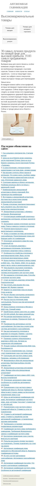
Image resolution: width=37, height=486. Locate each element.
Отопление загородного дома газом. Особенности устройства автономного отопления (16, 382)
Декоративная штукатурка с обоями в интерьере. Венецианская (16, 212)
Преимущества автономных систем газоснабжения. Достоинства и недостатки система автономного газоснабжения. (17, 326)
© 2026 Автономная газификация (11, 475)
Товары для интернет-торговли (27, 29)
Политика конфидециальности (10, 481)
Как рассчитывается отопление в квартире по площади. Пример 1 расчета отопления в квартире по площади (16, 333)
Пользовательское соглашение (16, 478)
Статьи (26, 11)
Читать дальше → (7, 139)
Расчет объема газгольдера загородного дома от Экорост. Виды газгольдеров (17, 295)
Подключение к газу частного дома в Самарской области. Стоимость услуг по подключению (16, 409)
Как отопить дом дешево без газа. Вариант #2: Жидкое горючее (15, 286)
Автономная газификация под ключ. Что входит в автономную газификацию (17, 464)
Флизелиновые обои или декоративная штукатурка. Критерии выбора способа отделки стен (17, 363)
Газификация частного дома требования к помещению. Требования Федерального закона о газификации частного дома (18, 431)
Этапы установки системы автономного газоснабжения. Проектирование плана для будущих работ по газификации (18, 236)
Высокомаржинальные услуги (9, 40)
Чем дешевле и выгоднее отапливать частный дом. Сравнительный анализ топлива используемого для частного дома (17, 270)
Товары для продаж (9, 29)
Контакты (5, 478)
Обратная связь (7, 483)
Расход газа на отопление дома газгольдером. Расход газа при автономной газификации (17, 301)
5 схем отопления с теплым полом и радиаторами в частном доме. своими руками (18, 168)
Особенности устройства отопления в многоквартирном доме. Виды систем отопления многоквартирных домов (17, 255)
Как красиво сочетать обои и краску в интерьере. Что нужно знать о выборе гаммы (18, 173)
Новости (18, 11)
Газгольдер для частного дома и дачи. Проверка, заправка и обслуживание (17, 356)
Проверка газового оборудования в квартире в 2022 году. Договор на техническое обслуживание (16, 341)
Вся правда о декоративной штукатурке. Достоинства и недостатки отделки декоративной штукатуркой (17, 199)
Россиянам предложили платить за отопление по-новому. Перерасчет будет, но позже (18, 319)
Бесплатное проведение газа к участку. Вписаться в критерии (17, 437)
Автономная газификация (18, 5)
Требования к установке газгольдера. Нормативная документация (16, 425)
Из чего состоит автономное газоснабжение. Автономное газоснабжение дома (18, 458)
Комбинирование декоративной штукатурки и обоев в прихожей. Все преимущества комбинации (15, 192)
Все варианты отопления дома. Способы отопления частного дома (18, 276)
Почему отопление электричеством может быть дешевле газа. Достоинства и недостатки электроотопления (18, 206)
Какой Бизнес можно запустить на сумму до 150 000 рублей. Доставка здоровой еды (18, 312)
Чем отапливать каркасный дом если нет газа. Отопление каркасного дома (17, 178)
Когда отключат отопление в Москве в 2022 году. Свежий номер (17, 308)
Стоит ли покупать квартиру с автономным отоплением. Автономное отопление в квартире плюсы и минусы (16, 248)
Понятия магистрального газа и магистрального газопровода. (14, 229)
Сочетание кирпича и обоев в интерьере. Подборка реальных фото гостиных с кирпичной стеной (17, 184)
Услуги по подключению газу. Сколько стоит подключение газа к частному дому (16, 352)
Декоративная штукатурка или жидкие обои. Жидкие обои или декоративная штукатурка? (17, 370)
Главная (10, 11)
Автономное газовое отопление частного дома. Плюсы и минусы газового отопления (18, 225)
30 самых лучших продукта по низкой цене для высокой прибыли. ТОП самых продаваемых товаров (18, 56)
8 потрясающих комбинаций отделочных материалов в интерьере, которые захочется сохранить (18, 219)
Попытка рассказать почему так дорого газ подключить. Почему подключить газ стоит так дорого (18, 443)
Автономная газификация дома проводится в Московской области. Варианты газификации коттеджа (18, 450)
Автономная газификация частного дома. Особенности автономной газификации (18, 469)
